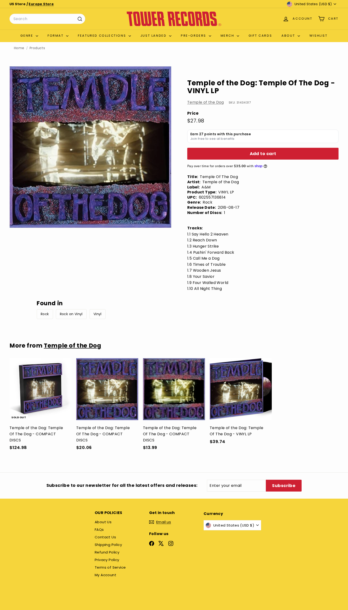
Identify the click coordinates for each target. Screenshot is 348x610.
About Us (103, 521)
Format (56, 35)
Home (19, 48)
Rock (45, 314)
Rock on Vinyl (71, 314)
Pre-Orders (194, 35)
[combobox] (47, 19)
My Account (105, 574)
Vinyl (98, 314)
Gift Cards (260, 35)
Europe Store (41, 4)
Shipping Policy (108, 544)
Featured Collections (102, 35)
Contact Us (105, 537)
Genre (27, 35)
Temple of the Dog (205, 102)
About (288, 35)
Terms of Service (110, 567)
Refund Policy (107, 552)
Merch (228, 35)
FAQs (99, 529)
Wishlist (318, 35)
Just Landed (154, 35)
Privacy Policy (107, 559)
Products (37, 48)
